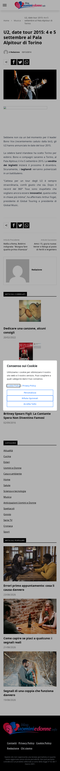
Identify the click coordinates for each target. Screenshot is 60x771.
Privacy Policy (29, 385)
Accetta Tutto (30, 404)
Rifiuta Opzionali (30, 398)
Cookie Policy (13, 385)
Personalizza (30, 392)
